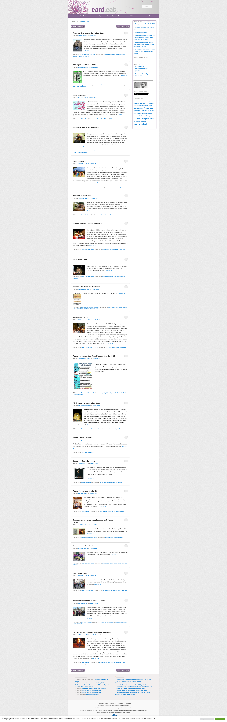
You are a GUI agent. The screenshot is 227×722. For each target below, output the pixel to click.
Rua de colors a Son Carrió (83, 546)
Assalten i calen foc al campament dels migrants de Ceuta (132, 690)
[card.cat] (104, 11)
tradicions (117, 622)
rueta (113, 590)
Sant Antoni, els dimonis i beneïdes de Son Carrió (92, 632)
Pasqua (118, 54)
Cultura (108, 16)
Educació (106, 119)
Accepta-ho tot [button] (220, 719)
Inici (74, 16)
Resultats (136, 116)
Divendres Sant (108, 54)
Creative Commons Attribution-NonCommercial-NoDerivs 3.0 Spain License (127, 710)
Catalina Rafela (85, 21)
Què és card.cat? (139, 66)
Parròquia (86, 54)
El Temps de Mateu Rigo (142, 74)
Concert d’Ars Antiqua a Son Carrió (86, 287)
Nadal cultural (109, 276)
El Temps (137, 72)
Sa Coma (141, 116)
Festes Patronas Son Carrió (106, 511)
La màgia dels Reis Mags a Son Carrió (87, 223)
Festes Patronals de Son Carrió (85, 491)
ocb (138, 114)
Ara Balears (120, 677)
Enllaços (137, 70)
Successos (93, 16)
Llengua (151, 16)
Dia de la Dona (100, 119)
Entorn (150, 106)
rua (106, 187)
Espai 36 (136, 108)
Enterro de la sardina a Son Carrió (86, 127)
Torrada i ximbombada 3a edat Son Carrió (89, 600)
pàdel (74, 86)
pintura (111, 537)
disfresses (101, 187)
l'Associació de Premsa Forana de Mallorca (119, 712)
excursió (141, 108)
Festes (120, 16)
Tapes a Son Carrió (80, 317)
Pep (78, 686)
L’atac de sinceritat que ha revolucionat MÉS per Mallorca (132, 685)
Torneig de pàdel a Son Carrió (84, 65)
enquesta (145, 106)
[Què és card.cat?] (103, 703)
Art (82, 537)
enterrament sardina (108, 151)
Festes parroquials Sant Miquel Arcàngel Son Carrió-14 (94, 356)
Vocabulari (140, 124)
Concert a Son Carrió (113, 307)
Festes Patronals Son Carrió (117, 85)
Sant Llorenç (141, 119)
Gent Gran (83, 622)
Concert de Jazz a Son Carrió (84, 461)
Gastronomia (84, 429)
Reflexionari (147, 113)
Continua (87, 50)
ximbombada (124, 622)
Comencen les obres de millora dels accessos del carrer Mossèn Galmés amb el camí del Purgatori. (144, 37)
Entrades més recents (123, 26)
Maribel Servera (148, 111)
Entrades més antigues (77, 26)
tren (145, 121)
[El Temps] (128, 703)
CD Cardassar (150, 103)
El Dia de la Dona (79, 95)
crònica (140, 106)
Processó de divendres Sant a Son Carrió (88, 33)
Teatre (142, 121)
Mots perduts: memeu (87, 686)
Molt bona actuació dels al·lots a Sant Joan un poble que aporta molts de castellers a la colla (144, 44)
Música (87, 151)
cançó (136, 103)
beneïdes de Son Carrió (105, 215)
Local (79, 16)
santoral (150, 118)
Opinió (114, 16)
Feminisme (143, 16)
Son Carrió (92, 54)
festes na (108, 249)
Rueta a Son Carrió (80, 573)
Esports (101, 16)
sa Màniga (148, 116)
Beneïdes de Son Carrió (82, 195)
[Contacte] (113, 703)
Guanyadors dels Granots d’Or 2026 (145, 24)
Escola (110, 590)
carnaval (104, 563)
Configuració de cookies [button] (207, 719)
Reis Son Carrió (115, 249)
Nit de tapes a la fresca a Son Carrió (86, 403)
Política (85, 16)
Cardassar (141, 103)
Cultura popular (104, 622)
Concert (101, 482)
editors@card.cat (124, 705)
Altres (126, 16)
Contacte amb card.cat (141, 68)
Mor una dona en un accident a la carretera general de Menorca (134, 679)
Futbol (151, 108)
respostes (122, 429)
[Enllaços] (120, 703)
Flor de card (138, 76)
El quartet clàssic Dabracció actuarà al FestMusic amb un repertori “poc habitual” (144, 51)
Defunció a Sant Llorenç (141, 32)
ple (141, 113)
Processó (122, 54)
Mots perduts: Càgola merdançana (91, 690)
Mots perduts (134, 16)
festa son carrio (118, 151)
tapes (113, 347)
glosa (136, 110)
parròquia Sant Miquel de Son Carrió (111, 393)
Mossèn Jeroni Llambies (82, 437)
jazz (105, 482)
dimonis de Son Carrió (116, 662)
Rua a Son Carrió (79, 161)
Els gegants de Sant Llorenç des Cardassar (94, 688)
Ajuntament (137, 101)
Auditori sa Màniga (146, 101)
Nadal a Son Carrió (80, 259)
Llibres (140, 111)
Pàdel (94, 85)
